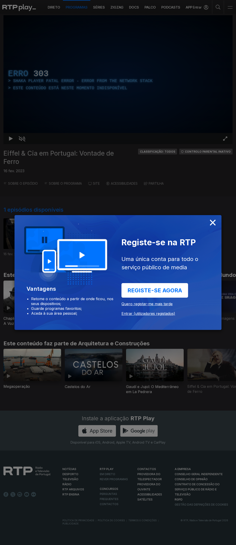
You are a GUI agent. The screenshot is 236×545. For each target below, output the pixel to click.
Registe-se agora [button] (154, 290)
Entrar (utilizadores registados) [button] (148, 313)
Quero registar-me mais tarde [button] (147, 304)
